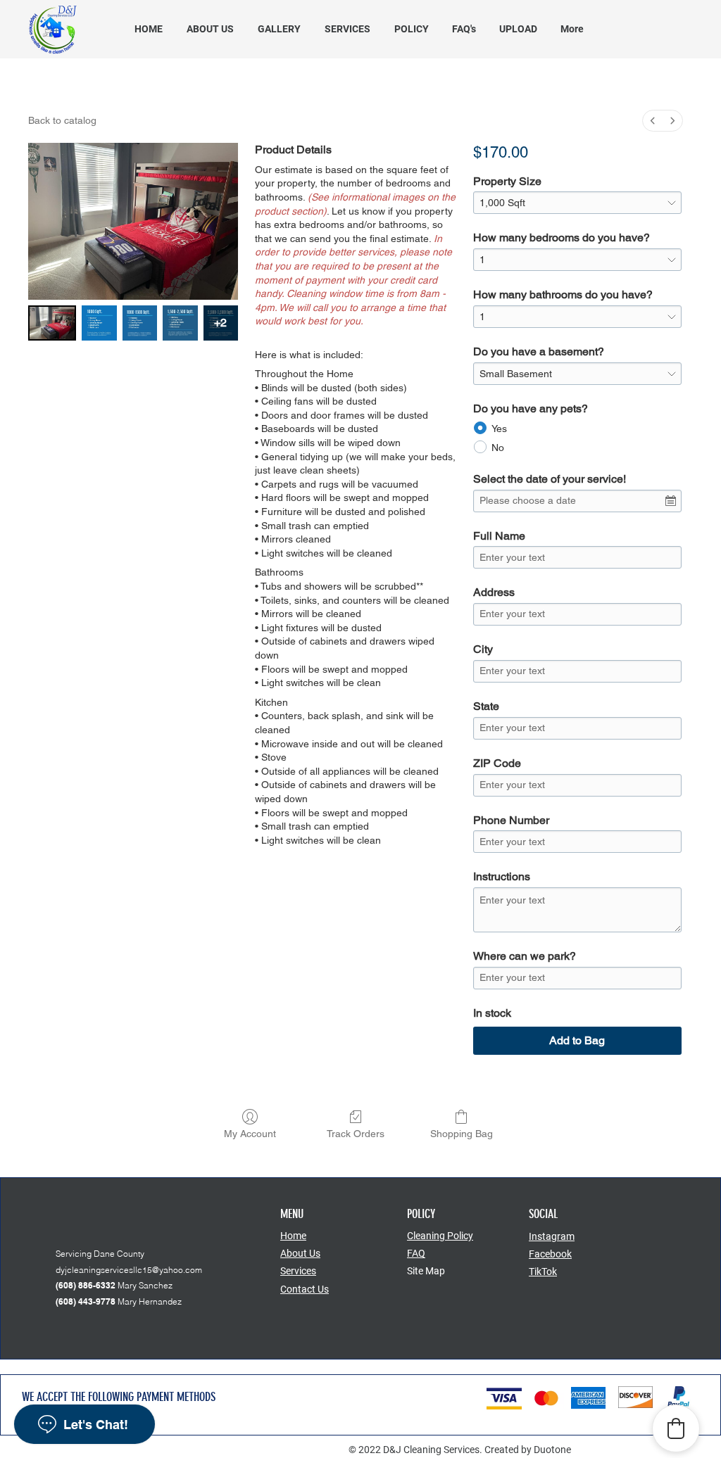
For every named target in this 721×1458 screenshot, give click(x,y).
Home (293, 1235)
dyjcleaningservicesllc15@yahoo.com (129, 1269)
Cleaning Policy (440, 1235)
